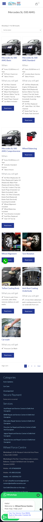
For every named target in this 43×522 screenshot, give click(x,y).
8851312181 (16, 472)
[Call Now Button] (5, 261)
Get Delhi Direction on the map (14, 487)
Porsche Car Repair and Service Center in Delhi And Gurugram (20, 428)
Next (38, 366)
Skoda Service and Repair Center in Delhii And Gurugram (19, 441)
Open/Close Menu (2, 3)
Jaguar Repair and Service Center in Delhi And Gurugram (19, 434)
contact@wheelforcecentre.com (14, 483)
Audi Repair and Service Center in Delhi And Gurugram (19, 410)
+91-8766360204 (15, 468)
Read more (7, 108)
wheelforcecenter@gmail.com (18, 481)
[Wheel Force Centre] (21, 3)
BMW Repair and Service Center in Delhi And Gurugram (19, 416)
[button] (38, 495)
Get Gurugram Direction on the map (15, 492)
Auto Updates (8, 382)
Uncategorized (8, 391)
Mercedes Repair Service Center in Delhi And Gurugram (19, 422)
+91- (10, 472)
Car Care (6, 386)
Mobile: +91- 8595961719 (12, 476)
